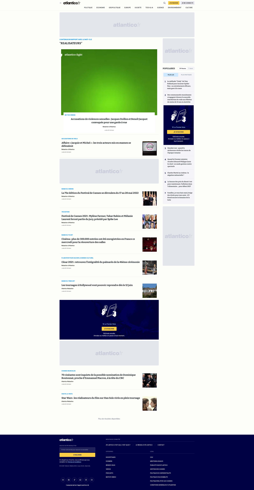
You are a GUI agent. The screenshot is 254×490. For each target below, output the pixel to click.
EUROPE (127, 8)
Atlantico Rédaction (67, 288)
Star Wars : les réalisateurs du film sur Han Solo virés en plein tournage (101, 398)
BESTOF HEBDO (111, 477)
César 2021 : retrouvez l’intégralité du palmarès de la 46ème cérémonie (101, 262)
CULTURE (189, 8)
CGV (151, 457)
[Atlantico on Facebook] (74, 480)
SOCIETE (138, 8)
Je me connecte (187, 3)
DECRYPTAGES (110, 457)
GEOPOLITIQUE (114, 8)
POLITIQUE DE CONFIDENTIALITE (160, 473)
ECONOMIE (100, 8)
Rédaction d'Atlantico (109, 126)
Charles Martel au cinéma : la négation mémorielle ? (178, 174)
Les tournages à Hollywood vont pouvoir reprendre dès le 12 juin (97, 285)
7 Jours (190, 68)
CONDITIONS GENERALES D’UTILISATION (163, 485)
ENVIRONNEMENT (174, 8)
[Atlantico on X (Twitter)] (68, 480)
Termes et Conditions (74, 462)
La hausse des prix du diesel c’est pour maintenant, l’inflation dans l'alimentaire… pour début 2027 (179, 184)
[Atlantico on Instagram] (86, 480)
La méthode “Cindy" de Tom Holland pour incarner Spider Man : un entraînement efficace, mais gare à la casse (179, 84)
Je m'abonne (109, 329)
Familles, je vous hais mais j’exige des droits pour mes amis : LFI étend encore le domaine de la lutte (179, 196)
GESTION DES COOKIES (157, 469)
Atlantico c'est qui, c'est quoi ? (118, 445)
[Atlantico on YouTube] (91, 480)
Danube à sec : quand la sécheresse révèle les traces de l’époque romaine (179, 150)
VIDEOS (108, 469)
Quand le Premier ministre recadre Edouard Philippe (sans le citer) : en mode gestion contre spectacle (179, 162)
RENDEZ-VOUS (110, 465)
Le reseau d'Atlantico (144, 445)
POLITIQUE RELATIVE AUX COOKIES (161, 481)
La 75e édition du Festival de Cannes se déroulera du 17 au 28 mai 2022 (100, 193)
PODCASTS (109, 473)
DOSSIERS (109, 461)
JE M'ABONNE (173, 3)
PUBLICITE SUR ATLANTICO (158, 465)
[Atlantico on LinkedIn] (80, 480)
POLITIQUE (88, 8)
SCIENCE (160, 8)
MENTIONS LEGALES (156, 461)
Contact (161, 445)
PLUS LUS (171, 75)
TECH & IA (149, 8)
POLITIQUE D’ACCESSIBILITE (159, 477)
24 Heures (182, 68)
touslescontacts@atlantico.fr (77, 485)
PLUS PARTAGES (186, 75)
